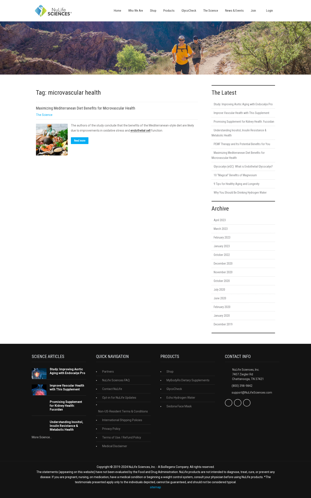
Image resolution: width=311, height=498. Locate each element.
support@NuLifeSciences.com (252, 392)
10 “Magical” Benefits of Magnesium (235, 175)
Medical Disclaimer (114, 446)
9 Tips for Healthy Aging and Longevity (236, 184)
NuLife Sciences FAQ (116, 380)
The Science (210, 10)
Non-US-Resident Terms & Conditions (123, 411)
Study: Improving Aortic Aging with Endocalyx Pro (243, 104)
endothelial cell (140, 130)
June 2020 (220, 298)
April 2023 (220, 220)
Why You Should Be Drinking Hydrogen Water (240, 192)
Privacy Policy (111, 428)
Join (253, 10)
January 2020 (222, 315)
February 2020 (222, 307)
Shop (153, 10)
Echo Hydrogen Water (181, 397)
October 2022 (222, 255)
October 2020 (222, 281)
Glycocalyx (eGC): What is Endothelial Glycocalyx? (243, 166)
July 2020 (219, 289)
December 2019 (223, 324)
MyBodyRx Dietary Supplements (188, 380)
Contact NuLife (112, 389)
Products (169, 10)
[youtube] (246, 402)
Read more (79, 140)
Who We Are (135, 10)
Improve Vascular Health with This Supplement (241, 113)
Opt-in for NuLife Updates (119, 397)
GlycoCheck (189, 10)
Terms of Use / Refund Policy (121, 437)
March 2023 (221, 228)
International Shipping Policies (122, 420)
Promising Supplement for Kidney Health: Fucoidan (244, 121)
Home (117, 10)
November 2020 (223, 272)
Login (269, 10)
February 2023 (222, 237)
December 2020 (223, 263)
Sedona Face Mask (179, 406)
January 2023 (222, 246)
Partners (108, 371)
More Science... (42, 437)
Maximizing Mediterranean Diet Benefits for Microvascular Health (85, 108)
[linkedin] (237, 402)
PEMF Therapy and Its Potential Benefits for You (242, 144)
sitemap (155, 487)
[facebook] (228, 402)
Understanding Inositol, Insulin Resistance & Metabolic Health (66, 425)
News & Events (234, 10)
